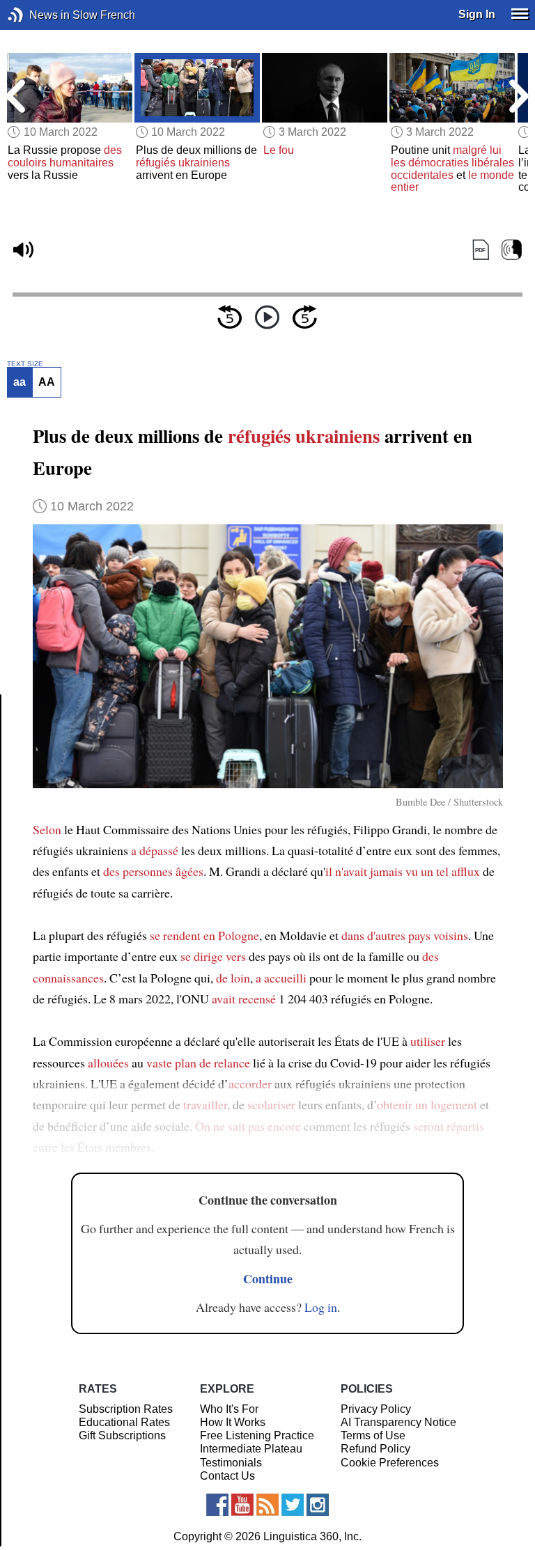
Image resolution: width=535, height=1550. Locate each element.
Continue (268, 1278)
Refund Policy (375, 1449)
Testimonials (231, 1463)
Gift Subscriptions (122, 1435)
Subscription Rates (126, 1409)
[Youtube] (242, 1505)
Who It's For (229, 1409)
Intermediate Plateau (251, 1449)
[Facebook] (217, 1505)
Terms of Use (373, 1435)
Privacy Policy (376, 1409)
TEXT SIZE (25, 364)
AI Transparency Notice (398, 1422)
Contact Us (227, 1476)
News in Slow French (36, 15)
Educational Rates (124, 1422)
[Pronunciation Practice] (511, 250)
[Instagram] (318, 1505)
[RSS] (267, 1505)
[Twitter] (292, 1505)
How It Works (232, 1422)
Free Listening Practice (257, 1435)
